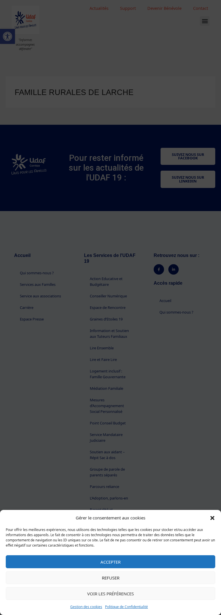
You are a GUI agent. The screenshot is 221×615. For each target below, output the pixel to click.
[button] (212, 518)
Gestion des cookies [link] (86, 606)
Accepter (110, 562)
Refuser (110, 578)
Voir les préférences (110, 594)
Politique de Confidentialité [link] (126, 606)
